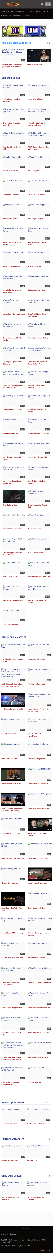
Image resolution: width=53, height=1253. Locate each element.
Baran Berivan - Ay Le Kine (10, 833)
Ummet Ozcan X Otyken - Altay (12, 933)
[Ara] (42, 4)
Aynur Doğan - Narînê (34, 64)
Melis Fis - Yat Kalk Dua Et (11, 266)
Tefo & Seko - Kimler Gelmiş (38, 338)
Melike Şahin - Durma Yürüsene (14, 314)
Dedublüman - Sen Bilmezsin (13, 600)
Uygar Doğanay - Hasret (11, 505)
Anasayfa (20, 11)
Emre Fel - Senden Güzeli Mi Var (39, 983)
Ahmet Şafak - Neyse (10, 219)
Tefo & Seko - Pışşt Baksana (38, 1057)
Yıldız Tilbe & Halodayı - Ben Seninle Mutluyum (37, 124)
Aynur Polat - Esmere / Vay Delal (39, 1008)
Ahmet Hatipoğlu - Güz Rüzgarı (38, 433)
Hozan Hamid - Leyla (8, 734)
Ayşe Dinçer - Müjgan (35, 219)
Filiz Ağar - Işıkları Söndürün (37, 684)
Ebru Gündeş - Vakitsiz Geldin (38, 1032)
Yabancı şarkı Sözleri (13, 1102)
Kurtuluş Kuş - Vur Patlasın (37, 290)
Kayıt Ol (4, 1240)
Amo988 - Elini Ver (34, 266)
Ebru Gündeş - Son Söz (9, 883)
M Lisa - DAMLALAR (10, 576)
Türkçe (46, 1250)
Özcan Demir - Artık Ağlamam (38, 809)
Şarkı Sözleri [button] (6, 11)
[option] (13, 59)
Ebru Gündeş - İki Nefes (36, 908)
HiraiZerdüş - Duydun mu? (37, 759)
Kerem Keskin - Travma (36, 958)
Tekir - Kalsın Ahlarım (10, 624)
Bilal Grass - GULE (33, 1161)
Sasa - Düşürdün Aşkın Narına (11, 1008)
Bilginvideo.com (26, 1228)
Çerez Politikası (34, 1240)
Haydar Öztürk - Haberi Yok (12, 529)
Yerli (38, 11)
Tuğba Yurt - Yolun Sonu (36, 195)
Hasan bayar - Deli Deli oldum (38, 858)
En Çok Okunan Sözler (14, 637)
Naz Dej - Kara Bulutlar (10, 171)
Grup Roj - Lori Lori (34, 1082)
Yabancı (29, 11)
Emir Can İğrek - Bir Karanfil (12, 409)
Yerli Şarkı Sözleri (12, 1176)
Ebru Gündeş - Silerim (9, 759)
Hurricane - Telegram (10, 433)
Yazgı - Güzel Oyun (34, 529)
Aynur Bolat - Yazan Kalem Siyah (39, 576)
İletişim (4, 16)
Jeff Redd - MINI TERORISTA (38, 784)
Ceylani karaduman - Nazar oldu (12, 709)
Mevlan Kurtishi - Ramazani (36, 1124)
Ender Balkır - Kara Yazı (11, 195)
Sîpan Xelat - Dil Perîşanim (37, 659)
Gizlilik (26, 16)
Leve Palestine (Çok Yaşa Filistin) (13, 858)
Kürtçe (45, 11)
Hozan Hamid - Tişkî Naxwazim (12, 958)
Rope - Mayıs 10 (33, 171)
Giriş (48, 4)
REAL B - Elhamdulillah (35, 553)
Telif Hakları (13, 1240)
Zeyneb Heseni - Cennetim (37, 457)
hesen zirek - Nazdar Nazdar (11, 784)
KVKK (44, 1240)
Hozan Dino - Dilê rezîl (35, 99)
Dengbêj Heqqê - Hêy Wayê (37, 883)
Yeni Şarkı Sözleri (11, 78)
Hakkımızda (15, 16)
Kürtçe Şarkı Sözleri (13, 1139)
